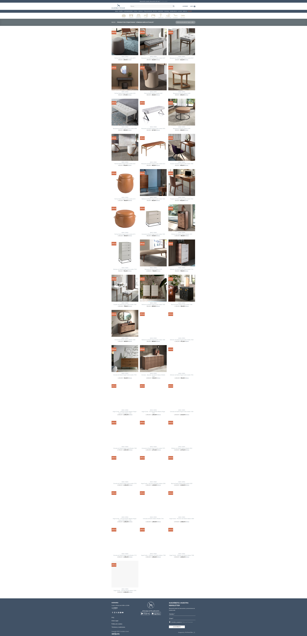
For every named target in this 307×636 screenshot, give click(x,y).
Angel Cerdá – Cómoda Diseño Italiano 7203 (125, 590)
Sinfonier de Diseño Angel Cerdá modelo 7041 (181, 375)
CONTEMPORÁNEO (128, 11)
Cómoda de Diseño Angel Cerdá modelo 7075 (125, 483)
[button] (192, 6)
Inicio (116, 11)
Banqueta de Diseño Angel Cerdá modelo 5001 (153, 128)
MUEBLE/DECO (173, 11)
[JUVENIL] (146, 15)
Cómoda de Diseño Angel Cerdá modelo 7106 (181, 411)
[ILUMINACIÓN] (161, 15)
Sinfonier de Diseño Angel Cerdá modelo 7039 (153, 339)
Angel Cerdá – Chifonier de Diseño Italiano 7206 (181, 555)
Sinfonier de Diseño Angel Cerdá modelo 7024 (153, 199)
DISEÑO (121, 11)
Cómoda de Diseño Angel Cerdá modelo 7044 (125, 375)
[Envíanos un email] (118, 612)
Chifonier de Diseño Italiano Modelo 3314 (181, 448)
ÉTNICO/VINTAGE (148, 11)
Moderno (160, 11)
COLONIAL (166, 11)
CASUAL (136, 11)
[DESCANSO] (183, 15)
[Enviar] (173, 6)
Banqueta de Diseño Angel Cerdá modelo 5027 (182, 58)
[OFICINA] (153, 15)
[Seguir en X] (116, 612)
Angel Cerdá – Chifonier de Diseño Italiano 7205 (153, 555)
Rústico (155, 11)
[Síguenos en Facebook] (112, 612)
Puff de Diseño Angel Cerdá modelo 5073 (124, 58)
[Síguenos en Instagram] (114, 612)
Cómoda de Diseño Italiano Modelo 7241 (153, 518)
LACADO (180, 11)
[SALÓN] (124, 15)
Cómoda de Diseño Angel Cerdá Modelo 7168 (125, 448)
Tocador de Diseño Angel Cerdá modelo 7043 (181, 199)
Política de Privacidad (187, 622)
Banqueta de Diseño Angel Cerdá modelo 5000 (125, 128)
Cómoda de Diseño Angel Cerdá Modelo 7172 (125, 555)
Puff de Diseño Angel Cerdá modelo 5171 (124, 234)
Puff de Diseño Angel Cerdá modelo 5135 (124, 93)
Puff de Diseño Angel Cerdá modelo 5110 (124, 163)
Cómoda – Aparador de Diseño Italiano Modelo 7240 (153, 375)
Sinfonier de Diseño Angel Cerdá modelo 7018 (181, 339)
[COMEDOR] (131, 15)
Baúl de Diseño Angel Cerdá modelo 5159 (181, 483)
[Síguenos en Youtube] (122, 612)
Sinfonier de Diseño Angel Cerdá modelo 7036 (153, 304)
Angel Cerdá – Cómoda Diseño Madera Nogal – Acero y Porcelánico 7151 (125, 519)
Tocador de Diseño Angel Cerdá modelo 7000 (181, 163)
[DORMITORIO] (139, 15)
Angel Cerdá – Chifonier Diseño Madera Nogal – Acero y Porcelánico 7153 (125, 412)
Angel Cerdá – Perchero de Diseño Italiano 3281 (153, 483)
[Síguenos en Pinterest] (120, 612)
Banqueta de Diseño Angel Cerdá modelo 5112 (153, 163)
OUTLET (190, 11)
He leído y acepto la (182, 622)
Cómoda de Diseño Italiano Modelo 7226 (125, 339)
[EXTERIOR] (176, 15)
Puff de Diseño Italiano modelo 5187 (153, 93)
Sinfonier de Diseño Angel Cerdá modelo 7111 (181, 269)
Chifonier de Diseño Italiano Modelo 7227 (181, 234)
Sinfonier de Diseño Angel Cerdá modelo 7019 (125, 269)
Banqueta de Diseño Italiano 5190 (181, 128)
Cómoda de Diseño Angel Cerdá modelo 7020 (153, 234)
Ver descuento (163, 1)
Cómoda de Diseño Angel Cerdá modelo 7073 (153, 448)
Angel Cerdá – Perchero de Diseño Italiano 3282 (181, 518)
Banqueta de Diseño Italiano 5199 (181, 93)
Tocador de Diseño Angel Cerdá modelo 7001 (124, 304)
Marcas (185, 11)
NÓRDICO (140, 11)
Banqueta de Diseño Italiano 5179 (153, 269)
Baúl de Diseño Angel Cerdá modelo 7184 (181, 304)
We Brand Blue (189, 632)
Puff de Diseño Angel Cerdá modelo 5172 (124, 199)
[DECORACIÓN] (168, 15)
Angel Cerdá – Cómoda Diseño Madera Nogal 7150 (153, 412)
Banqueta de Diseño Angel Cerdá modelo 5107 (153, 58)
